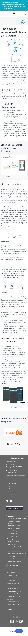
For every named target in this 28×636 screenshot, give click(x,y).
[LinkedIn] (7, 501)
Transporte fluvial (12, 575)
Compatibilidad (11, 556)
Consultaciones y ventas (16, 458)
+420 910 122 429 (11, 462)
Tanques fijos (11, 580)
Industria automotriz (13, 594)
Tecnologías (10, 539)
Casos (9, 491)
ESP (14, 565)
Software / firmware (12, 559)
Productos (10, 516)
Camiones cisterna (12, 607)
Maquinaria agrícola (13, 602)
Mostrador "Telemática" (14, 547)
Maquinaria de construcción (15, 591)
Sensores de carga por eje (14, 531)
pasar (16, 332)
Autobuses (10, 599)
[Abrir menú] (25, 14)
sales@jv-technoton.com (17, 465)
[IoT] (12, 621)
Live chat (19, 631)
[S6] (21, 621)
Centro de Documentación (14, 561)
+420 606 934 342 (17, 467)
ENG (10, 565)
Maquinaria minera (12, 586)
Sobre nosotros (11, 483)
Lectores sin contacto (13, 528)
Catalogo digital (11, 494)
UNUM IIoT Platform (13, 541)
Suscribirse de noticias (14, 508)
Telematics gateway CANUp (15, 536)
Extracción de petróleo (13, 588)
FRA (17, 565)
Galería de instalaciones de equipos (16, 553)
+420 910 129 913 (11, 472)
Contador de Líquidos (13, 525)
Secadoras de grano (13, 583)
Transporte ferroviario (13, 596)
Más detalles (14, 407)
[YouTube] (11, 501)
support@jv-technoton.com (18, 476)
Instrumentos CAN (12, 533)
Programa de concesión (14, 486)
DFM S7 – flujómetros (9, 269)
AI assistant (9, 479)
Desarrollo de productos (13, 551)
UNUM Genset (11, 544)
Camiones (10, 609)
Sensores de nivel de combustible (16, 518)
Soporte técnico (12, 470)
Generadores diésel (13, 578)
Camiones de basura (13, 604)
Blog (8, 488)
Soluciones (10, 572)
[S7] (16, 621)
